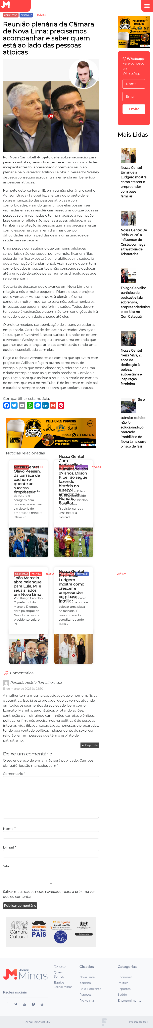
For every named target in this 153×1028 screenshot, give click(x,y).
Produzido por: (138, 1021)
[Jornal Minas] (7, 4)
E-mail (9, 847)
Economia (125, 977)
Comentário (14, 774)
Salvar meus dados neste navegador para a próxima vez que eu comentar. (49, 894)
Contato (60, 966)
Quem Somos (59, 975)
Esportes (124, 989)
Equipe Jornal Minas (63, 985)
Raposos (85, 994)
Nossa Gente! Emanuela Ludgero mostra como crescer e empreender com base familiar (71, 586)
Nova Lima (87, 977)
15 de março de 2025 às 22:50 (23, 688)
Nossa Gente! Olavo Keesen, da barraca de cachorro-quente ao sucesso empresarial (27, 479)
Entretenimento (129, 1000)
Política (123, 983)
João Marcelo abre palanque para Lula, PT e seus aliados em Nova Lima (28, 586)
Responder (91, 745)
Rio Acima (86, 1000)
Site (6, 866)
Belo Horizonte (90, 989)
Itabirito (85, 983)
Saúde (122, 994)
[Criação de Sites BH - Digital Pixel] (104, 1022)
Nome (9, 829)
